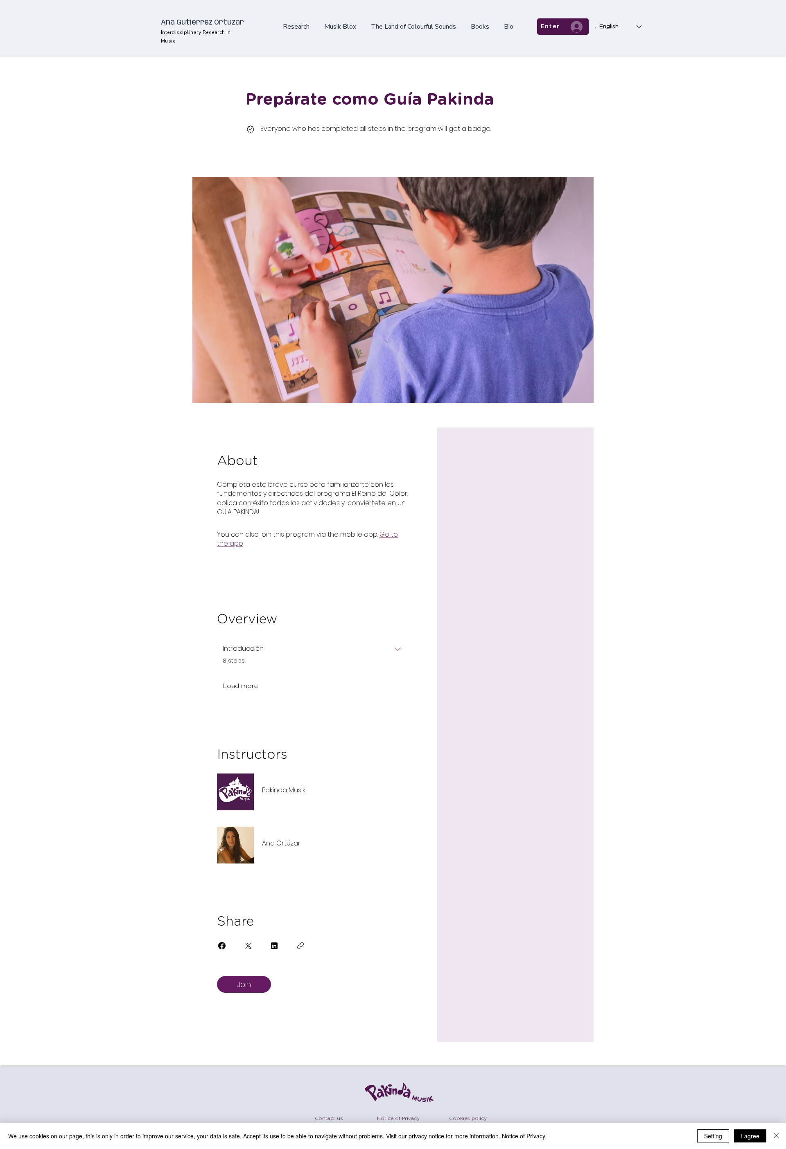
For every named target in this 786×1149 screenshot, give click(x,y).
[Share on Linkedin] (274, 946)
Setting (713, 1136)
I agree (750, 1136)
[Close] (776, 1135)
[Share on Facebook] (222, 946)
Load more (240, 686)
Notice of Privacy (523, 1136)
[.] (577, 26)
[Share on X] (248, 946)
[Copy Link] (300, 946)
